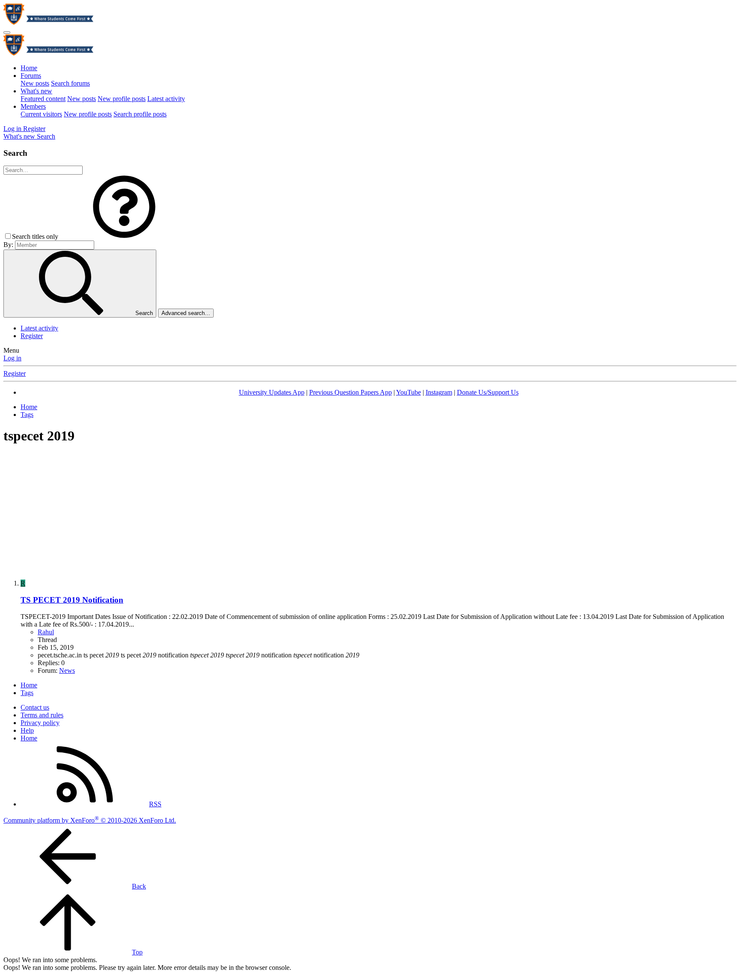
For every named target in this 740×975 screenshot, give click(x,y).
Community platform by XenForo (89, 820)
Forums (31, 75)
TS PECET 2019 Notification (72, 599)
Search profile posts (140, 114)
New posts (35, 83)
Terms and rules (42, 715)
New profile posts (122, 98)
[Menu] (6, 32)
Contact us (35, 707)
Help (27, 730)
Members (33, 106)
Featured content (43, 98)
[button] (124, 236)
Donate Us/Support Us (488, 392)
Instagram (439, 392)
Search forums (70, 83)
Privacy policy (40, 722)
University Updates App (271, 392)
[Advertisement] (370, 513)
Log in (12, 358)
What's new (36, 91)
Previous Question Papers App (350, 392)
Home (29, 67)
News (67, 670)
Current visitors (41, 114)
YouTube (408, 392)
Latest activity (166, 98)
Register (32, 335)
